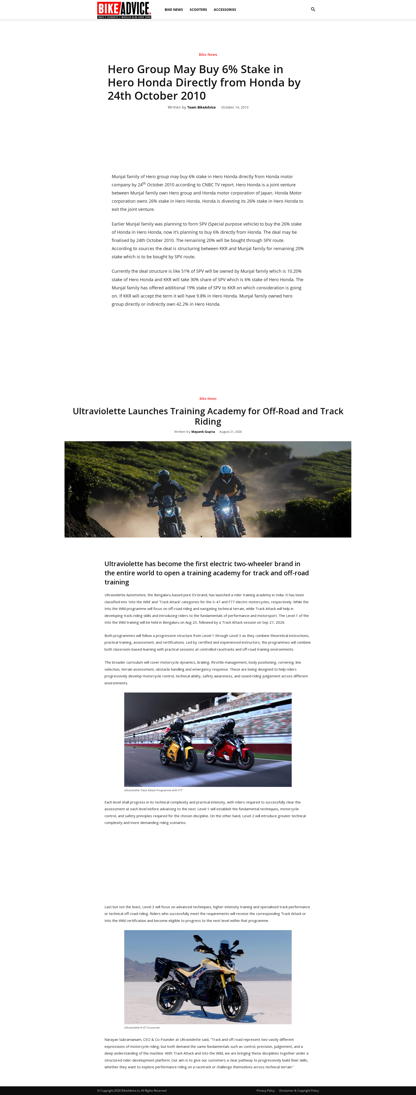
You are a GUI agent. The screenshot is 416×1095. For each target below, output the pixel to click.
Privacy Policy (266, 1091)
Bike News (174, 9)
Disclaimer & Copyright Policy (299, 1091)
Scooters (198, 9)
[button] (313, 10)
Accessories (225, 9)
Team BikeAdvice (201, 107)
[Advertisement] (208, 36)
